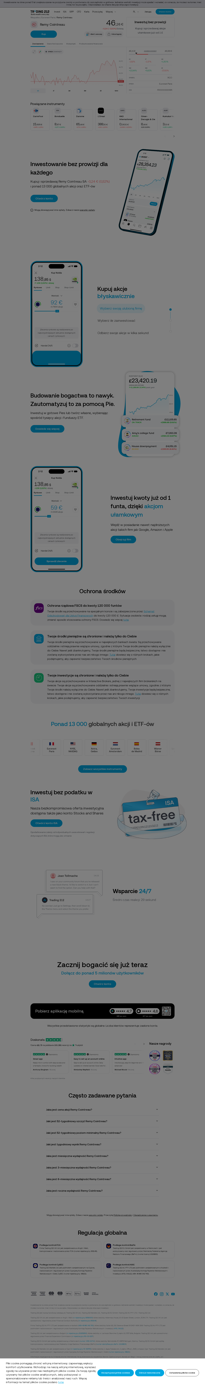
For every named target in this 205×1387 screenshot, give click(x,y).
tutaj (61, 1382)
